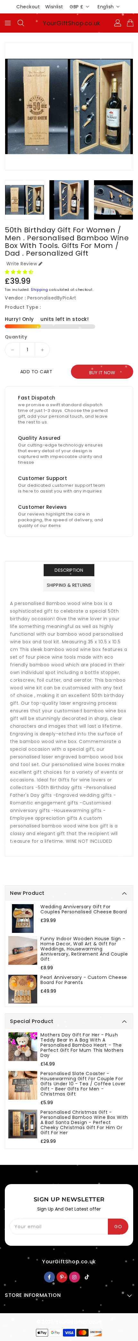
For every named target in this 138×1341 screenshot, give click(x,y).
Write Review (21, 263)
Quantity (16, 337)
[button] (20, 272)
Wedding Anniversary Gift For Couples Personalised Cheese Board (83, 909)
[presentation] (7, 200)
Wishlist (54, 7)
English (106, 7)
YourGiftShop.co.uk (71, 23)
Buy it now (102, 372)
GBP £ (76, 7)
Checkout (28, 7)
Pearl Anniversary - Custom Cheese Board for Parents (83, 980)
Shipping (39, 289)
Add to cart (36, 371)
